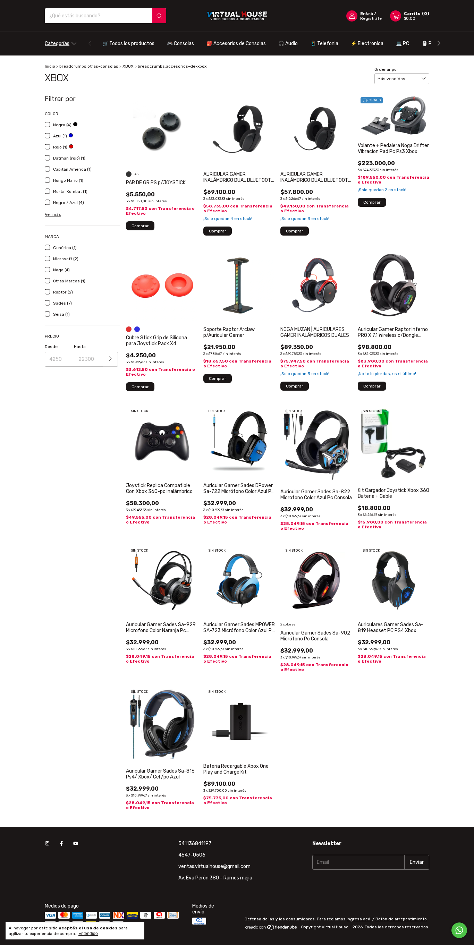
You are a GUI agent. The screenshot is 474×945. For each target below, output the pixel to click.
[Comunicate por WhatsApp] (459, 930)
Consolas (180, 43)
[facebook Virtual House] (61, 843)
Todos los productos (128, 43)
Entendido (88, 933)
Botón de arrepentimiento (401, 919)
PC (402, 43)
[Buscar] (159, 15)
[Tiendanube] (271, 928)
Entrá (366, 13)
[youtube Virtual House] (75, 843)
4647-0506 (191, 855)
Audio (288, 43)
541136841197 (194, 843)
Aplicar (110, 359)
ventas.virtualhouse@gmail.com (214, 866)
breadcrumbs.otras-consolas (88, 66)
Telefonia (324, 43)
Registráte (371, 18)
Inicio (50, 66)
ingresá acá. (359, 919)
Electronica (367, 43)
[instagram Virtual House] (47, 843)
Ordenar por (386, 69)
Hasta (80, 346)
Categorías (57, 43)
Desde (51, 346)
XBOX (128, 66)
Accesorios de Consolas (236, 43)
